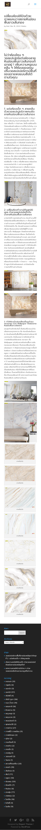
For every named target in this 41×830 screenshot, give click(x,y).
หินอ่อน (24, 26)
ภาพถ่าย (9, 728)
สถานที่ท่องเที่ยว (12, 763)
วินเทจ (8, 760)
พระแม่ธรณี (10, 720)
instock (9, 681)
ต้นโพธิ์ (8, 695)
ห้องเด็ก (9, 785)
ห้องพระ (8, 781)
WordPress (25, 827)
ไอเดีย (8, 806)
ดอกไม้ (8, 692)
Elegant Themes (25, 824)
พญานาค (9, 717)
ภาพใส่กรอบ (10, 735)
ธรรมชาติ (9, 706)
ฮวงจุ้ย (8, 792)
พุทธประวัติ (9, 724)
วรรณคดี (9, 756)
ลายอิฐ (8, 753)
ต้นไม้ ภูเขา (10, 699)
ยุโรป (7, 738)
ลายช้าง (8, 746)
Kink (7, 26)
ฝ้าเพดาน (9, 710)
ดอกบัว (8, 688)
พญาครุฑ (9, 713)
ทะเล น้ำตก (10, 703)
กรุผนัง (8, 685)
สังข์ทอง (9, 771)
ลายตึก (8, 749)
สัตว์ (7, 774)
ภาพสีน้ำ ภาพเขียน (12, 731)
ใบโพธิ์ (8, 803)
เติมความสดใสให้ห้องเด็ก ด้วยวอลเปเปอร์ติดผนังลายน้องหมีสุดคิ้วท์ (21, 663)
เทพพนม (9, 796)
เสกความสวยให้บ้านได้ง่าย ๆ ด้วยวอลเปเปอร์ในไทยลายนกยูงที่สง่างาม (19, 669)
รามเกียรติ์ (9, 742)
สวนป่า (8, 767)
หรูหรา (8, 778)
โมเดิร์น (8, 799)
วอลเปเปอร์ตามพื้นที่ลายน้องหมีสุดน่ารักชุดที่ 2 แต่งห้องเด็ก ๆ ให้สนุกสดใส (21, 657)
